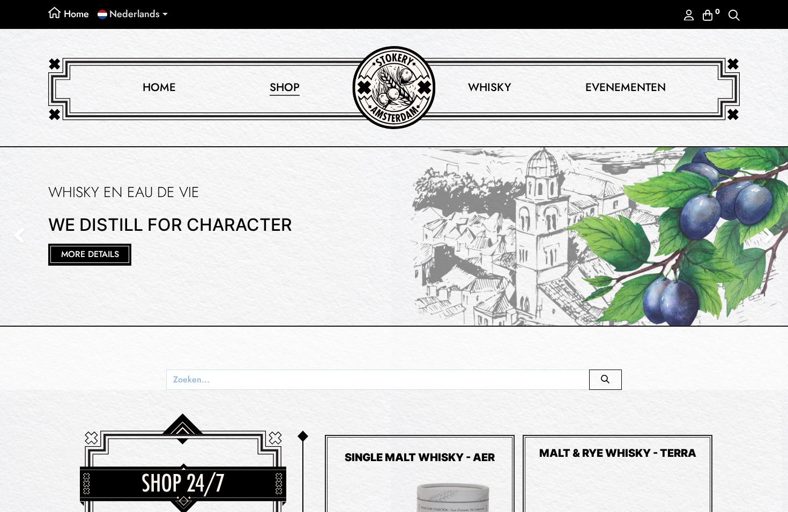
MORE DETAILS (90, 254)
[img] (31, 236)
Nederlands (134, 14)
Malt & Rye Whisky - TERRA (617, 453)
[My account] (688, 14)
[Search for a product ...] (734, 14)
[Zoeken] (605, 380)
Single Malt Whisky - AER (420, 457)
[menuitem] (159, 87)
